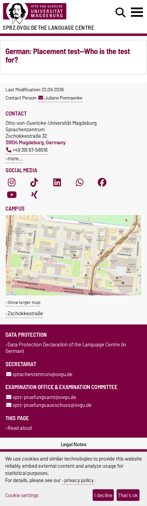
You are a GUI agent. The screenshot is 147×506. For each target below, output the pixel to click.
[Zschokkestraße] (73, 294)
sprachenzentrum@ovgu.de (42, 374)
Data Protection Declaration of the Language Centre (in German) (65, 348)
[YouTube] (11, 195)
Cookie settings (22, 495)
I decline (103, 495)
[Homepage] (45, 14)
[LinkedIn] (57, 182)
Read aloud (20, 428)
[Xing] (34, 195)
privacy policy (79, 480)
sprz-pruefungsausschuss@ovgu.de (52, 405)
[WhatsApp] (80, 182)
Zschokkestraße (25, 313)
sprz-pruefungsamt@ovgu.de (44, 397)
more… (15, 158)
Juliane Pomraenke (63, 98)
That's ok (128, 495)
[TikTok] (34, 182)
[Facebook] (102, 182)
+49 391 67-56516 (30, 150)
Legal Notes (73, 444)
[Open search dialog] (120, 12)
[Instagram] (11, 182)
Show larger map (24, 302)
